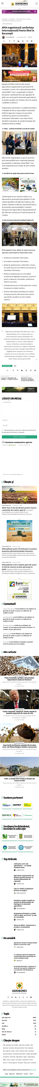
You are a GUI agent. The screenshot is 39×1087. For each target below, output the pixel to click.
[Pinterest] (14, 41)
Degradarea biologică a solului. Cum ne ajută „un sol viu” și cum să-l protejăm (25, 915)
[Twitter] (23, 997)
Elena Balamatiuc (10, 37)
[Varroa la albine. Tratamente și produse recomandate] (7, 928)
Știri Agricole (12, 19)
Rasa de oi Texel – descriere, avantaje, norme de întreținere (27, 379)
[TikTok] (19, 997)
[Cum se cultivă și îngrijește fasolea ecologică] (7, 892)
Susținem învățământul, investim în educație (16, 827)
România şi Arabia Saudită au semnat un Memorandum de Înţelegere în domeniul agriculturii (24, 903)
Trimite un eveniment (24, 445)
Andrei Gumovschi (21, 893)
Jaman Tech (33, 1070)
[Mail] (16, 997)
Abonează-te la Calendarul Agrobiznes (13, 474)
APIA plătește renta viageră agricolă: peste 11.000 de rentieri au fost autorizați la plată (19, 567)
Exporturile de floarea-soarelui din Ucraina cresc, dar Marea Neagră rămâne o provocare (19, 746)
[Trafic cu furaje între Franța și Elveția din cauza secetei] (19, 766)
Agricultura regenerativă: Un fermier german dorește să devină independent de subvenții (24, 878)
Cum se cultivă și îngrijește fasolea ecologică (23, 889)
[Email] (27, 41)
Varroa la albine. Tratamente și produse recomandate (25, 926)
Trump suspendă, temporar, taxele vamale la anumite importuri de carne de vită (19, 712)
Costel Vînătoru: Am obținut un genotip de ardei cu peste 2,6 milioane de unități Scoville (19, 611)
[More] (32, 41)
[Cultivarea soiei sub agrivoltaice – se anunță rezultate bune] (7, 867)
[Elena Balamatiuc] (3, 37)
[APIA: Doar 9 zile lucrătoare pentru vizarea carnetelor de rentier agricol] (19, 495)
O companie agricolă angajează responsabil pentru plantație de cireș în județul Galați (25, 956)
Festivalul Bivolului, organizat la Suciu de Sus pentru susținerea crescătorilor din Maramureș (25, 968)
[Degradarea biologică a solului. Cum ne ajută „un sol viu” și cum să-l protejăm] (7, 916)
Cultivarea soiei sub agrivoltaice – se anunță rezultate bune (22, 865)
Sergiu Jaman (20, 947)
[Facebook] (10, 41)
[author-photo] (15, 870)
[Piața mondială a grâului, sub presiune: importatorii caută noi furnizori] (19, 665)
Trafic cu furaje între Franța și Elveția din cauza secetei (19, 780)
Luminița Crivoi (20, 870)
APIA (15, 366)
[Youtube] (31, 997)
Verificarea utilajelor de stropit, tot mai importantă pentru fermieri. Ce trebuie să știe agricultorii (19, 627)
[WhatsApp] (23, 41)
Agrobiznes (19, 960)
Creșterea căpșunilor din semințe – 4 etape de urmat (9, 378)
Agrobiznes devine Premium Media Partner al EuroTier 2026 (25, 943)
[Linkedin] (18, 41)
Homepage (4, 19)
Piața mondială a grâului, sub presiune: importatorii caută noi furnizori (19, 679)
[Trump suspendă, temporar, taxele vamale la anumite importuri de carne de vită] (19, 699)
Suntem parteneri (13, 797)
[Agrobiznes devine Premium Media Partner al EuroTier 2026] (7, 946)
